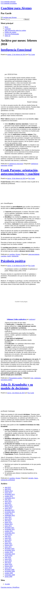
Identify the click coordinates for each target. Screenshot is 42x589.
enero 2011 (8, 547)
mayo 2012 (8, 519)
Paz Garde (31, 54)
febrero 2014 (9, 491)
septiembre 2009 (10, 575)
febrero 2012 (9, 524)
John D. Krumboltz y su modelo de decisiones (17, 386)
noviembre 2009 (10, 571)
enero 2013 (8, 508)
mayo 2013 (8, 501)
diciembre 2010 (9, 548)
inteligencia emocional (16, 163)
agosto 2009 (8, 576)
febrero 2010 (9, 566)
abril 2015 (8, 487)
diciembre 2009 (9, 569)
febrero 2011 (9, 545)
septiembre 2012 (10, 515)
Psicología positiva (13, 261)
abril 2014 (8, 489)
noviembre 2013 (10, 494)
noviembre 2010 (10, 550)
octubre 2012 (9, 513)
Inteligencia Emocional (16, 49)
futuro (9, 256)
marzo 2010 (8, 564)
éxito (31, 378)
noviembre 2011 (10, 529)
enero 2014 (8, 492)
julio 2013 (8, 499)
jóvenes (10, 165)
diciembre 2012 (9, 510)
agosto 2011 (8, 534)
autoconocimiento (33, 254)
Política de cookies (10, 32)
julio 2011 (8, 536)
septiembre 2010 (10, 554)
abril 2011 (8, 541)
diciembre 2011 (9, 527)
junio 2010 (8, 559)
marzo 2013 (8, 505)
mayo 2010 (8, 561)
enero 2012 (8, 526)
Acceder (7, 584)
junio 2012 (8, 517)
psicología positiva (6, 380)
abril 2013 (8, 503)
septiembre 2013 (10, 498)
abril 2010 (8, 562)
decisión (30, 478)
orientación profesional (8, 480)
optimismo (37, 378)
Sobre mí (7, 36)
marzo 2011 (8, 543)
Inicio (6, 27)
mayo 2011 (8, 540)
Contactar (8, 29)
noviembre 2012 (10, 512)
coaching (12, 254)
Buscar (3, 19)
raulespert (32, 319)
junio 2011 (8, 538)
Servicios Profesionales (12, 34)
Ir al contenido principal (8, 1)
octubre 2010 (9, 552)
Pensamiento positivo (15, 378)
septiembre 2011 (10, 533)
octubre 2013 (9, 496)
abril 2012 (8, 520)
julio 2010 (8, 557)
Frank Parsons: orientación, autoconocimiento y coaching (20, 171)
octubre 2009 (9, 573)
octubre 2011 (9, 531)
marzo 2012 (8, 522)
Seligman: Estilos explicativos (16, 319)
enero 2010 (8, 568)
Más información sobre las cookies (15, 30)
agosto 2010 (8, 555)
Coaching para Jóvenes (16, 8)
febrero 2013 (9, 506)
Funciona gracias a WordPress (10, 587)
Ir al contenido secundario (9, 3)
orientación (15, 256)
